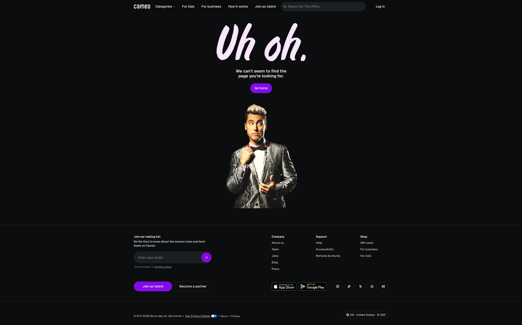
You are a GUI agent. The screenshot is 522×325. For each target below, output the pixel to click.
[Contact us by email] (383, 286)
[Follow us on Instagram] (338, 286)
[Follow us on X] (360, 286)
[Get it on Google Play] (312, 286)
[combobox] (326, 6)
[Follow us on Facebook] (372, 286)
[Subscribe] (206, 257)
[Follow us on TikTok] (349, 286)
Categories (163, 6)
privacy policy (163, 266)
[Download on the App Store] (284, 286)
